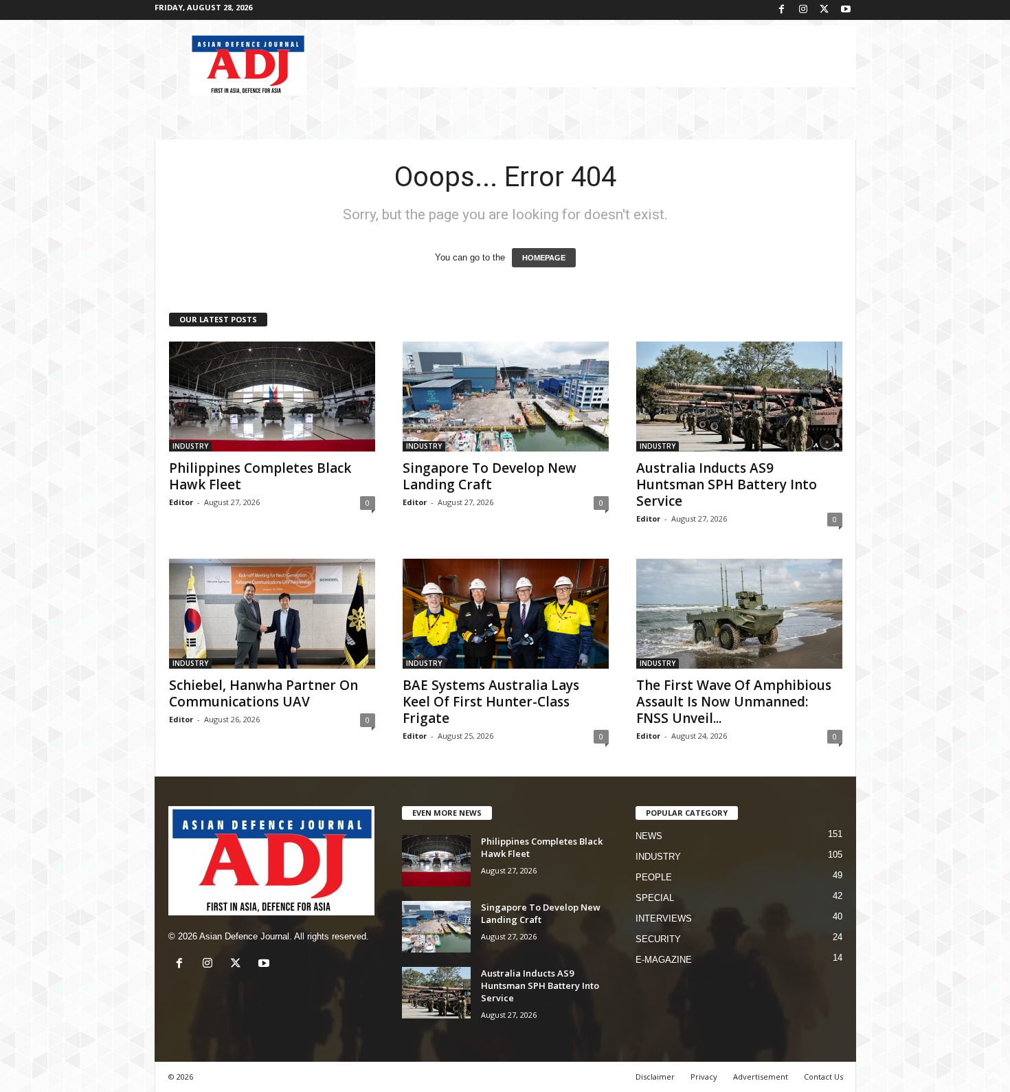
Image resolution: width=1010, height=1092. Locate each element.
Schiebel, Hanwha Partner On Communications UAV (263, 693)
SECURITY (658, 939)
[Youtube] (846, 10)
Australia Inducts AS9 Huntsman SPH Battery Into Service (726, 484)
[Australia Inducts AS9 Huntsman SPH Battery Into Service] (739, 397)
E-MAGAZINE (664, 960)
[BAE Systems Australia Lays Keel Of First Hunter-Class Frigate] (506, 614)
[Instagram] (803, 10)
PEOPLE (654, 877)
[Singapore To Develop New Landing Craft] (506, 397)
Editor (181, 502)
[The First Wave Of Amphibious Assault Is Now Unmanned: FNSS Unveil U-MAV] (739, 614)
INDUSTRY (190, 446)
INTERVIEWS (664, 918)
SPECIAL (655, 898)
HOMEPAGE (543, 258)
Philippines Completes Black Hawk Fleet (260, 476)
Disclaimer (655, 1076)
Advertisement (760, 1076)
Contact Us (823, 1076)
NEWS (649, 836)
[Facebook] (782, 10)
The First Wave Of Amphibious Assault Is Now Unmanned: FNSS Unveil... (733, 701)
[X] (824, 10)
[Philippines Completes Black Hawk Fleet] (272, 397)
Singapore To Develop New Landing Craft (489, 476)
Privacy (704, 1076)
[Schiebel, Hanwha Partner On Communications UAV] (272, 614)
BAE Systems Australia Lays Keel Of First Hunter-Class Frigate (491, 701)
